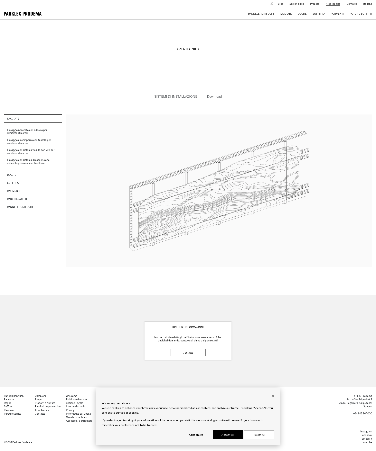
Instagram (366, 431)
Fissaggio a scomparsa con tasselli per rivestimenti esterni (29, 141)
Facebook (366, 435)
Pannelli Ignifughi (261, 13)
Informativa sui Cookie (78, 413)
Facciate (286, 13)
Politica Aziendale (76, 399)
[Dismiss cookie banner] (273, 395)
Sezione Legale (74, 402)
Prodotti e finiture (45, 402)
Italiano (367, 3)
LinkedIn (367, 438)
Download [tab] (214, 96)
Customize (196, 434)
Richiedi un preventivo (48, 406)
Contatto (352, 3)
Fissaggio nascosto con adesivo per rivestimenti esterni (27, 131)
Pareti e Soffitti (361, 13)
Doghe (302, 13)
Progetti (314, 3)
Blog (280, 3)
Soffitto (319, 13)
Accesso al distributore (79, 420)
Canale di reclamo (76, 417)
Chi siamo (71, 395)
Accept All (227, 434)
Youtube (367, 442)
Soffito (8, 406)
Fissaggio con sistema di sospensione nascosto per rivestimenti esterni (28, 161)
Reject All (259, 434)
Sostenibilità (296, 3)
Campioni (40, 395)
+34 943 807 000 (362, 413)
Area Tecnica (333, 3)
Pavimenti (337, 13)
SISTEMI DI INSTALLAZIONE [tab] (175, 96)
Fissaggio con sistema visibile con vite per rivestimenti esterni (30, 151)
